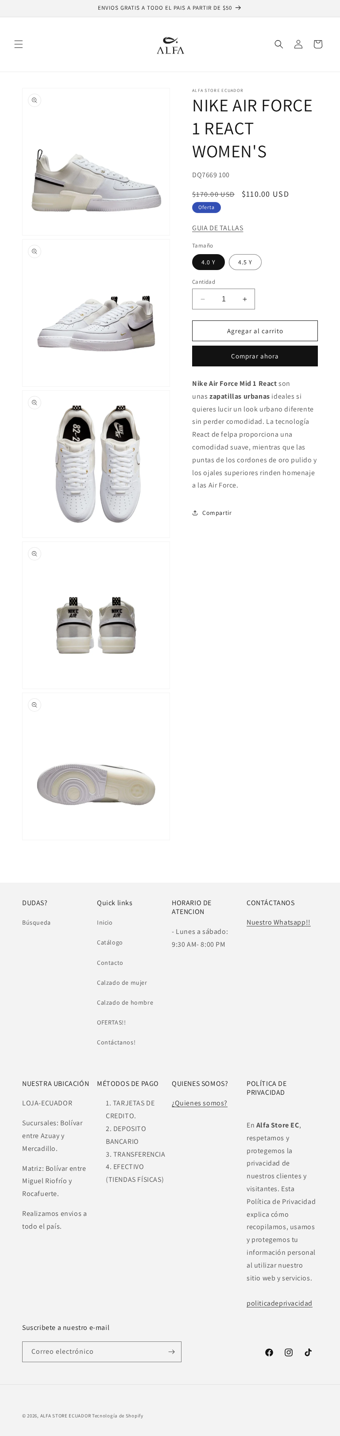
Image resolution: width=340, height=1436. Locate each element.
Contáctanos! (116, 1042)
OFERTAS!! (111, 1022)
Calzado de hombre (125, 1002)
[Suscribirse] (171, 1351)
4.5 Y (245, 262)
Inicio (105, 922)
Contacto (110, 963)
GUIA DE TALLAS (217, 227)
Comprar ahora (255, 356)
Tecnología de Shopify (117, 1416)
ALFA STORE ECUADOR (66, 1416)
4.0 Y (208, 262)
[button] (18, 44)
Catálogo (110, 942)
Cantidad (203, 282)
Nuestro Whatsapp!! (279, 922)
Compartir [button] (217, 513)
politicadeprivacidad (280, 1303)
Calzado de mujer (122, 983)
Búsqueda (36, 922)
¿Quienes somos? (200, 1103)
